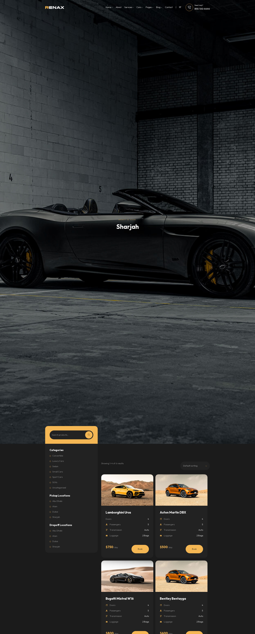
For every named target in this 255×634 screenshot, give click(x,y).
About (118, 7)
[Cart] (178, 7)
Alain (54, 506)
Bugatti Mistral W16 (120, 598)
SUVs (54, 482)
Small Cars (57, 471)
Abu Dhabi (57, 501)
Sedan (55, 466)
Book (140, 549)
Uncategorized (59, 487)
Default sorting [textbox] (190, 465)
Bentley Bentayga (173, 598)
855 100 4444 (202, 8)
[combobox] (195, 465)
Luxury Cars (58, 461)
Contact (169, 7)
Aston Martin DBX (173, 512)
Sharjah (56, 517)
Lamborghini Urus (118, 512)
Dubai (55, 511)
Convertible (57, 455)
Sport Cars (57, 477)
